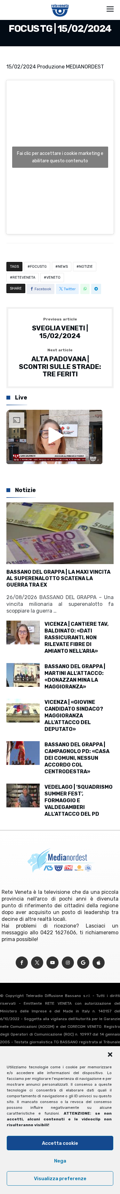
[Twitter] (37, 962)
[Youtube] (52, 962)
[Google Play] (83, 962)
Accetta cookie (60, 1143)
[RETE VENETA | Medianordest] (60, 3)
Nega (60, 1161)
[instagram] (68, 962)
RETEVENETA (23, 277)
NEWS (63, 267)
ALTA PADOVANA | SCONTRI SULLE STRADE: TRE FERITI (60, 363)
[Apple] (98, 962)
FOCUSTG (38, 267)
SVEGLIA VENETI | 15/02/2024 (60, 328)
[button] (110, 1054)
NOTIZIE (86, 267)
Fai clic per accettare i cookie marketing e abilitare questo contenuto (60, 157)
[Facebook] (22, 962)
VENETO (53, 277)
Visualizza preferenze (60, 1178)
